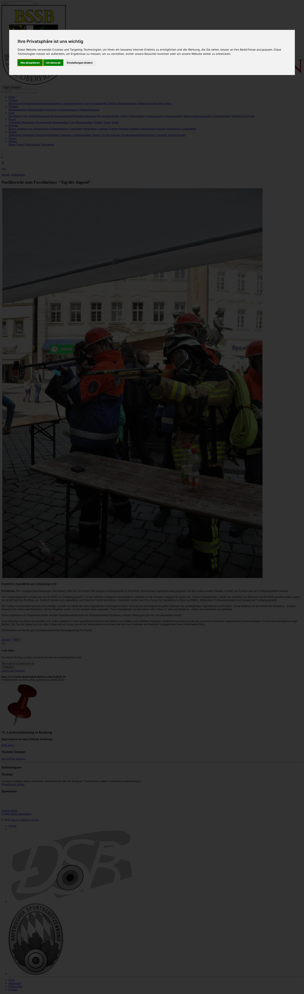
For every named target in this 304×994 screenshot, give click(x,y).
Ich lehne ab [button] (53, 62)
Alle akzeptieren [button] (30, 62)
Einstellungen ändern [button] (80, 62)
